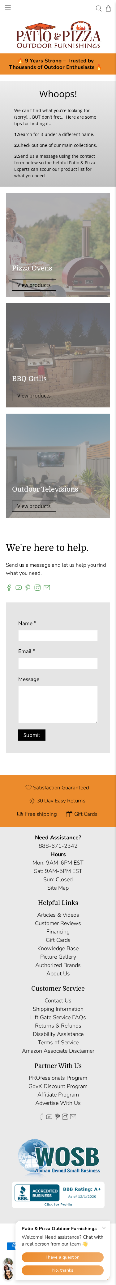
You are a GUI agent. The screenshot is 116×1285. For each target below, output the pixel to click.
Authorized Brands (58, 965)
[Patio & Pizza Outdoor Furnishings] (58, 35)
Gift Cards (58, 940)
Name (27, 623)
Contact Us (58, 1000)
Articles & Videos (58, 915)
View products (34, 285)
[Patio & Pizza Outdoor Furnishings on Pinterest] (28, 589)
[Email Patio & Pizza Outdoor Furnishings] (47, 589)
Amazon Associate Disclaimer (58, 1051)
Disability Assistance (58, 1034)
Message (28, 679)
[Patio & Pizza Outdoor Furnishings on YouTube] (18, 589)
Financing (58, 931)
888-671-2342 (58, 846)
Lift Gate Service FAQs (58, 1017)
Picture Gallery (58, 956)
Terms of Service (58, 1042)
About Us (58, 973)
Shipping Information (58, 1009)
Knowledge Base (58, 948)
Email (26, 651)
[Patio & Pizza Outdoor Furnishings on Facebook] (9, 589)
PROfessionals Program (58, 1078)
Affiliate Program (58, 1094)
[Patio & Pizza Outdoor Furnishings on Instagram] (37, 589)
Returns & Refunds (58, 1025)
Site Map (58, 888)
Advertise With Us (58, 1103)
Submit (32, 735)
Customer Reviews (58, 923)
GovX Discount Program (58, 1086)
